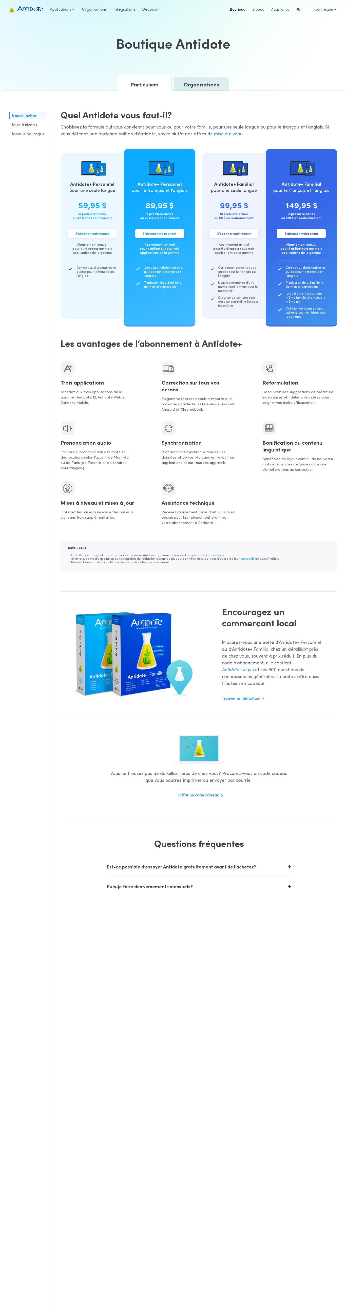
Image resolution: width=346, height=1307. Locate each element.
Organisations (201, 84)
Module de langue (28, 134)
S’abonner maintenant (92, 233)
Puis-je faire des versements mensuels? (150, 886)
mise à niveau (228, 134)
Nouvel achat (24, 115)
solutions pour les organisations (202, 555)
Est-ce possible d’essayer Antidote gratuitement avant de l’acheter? (181, 866)
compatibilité (250, 558)
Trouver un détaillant (241, 698)
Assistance (280, 9)
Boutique (237, 9)
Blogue (258, 9)
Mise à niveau (24, 125)
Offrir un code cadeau (198, 795)
